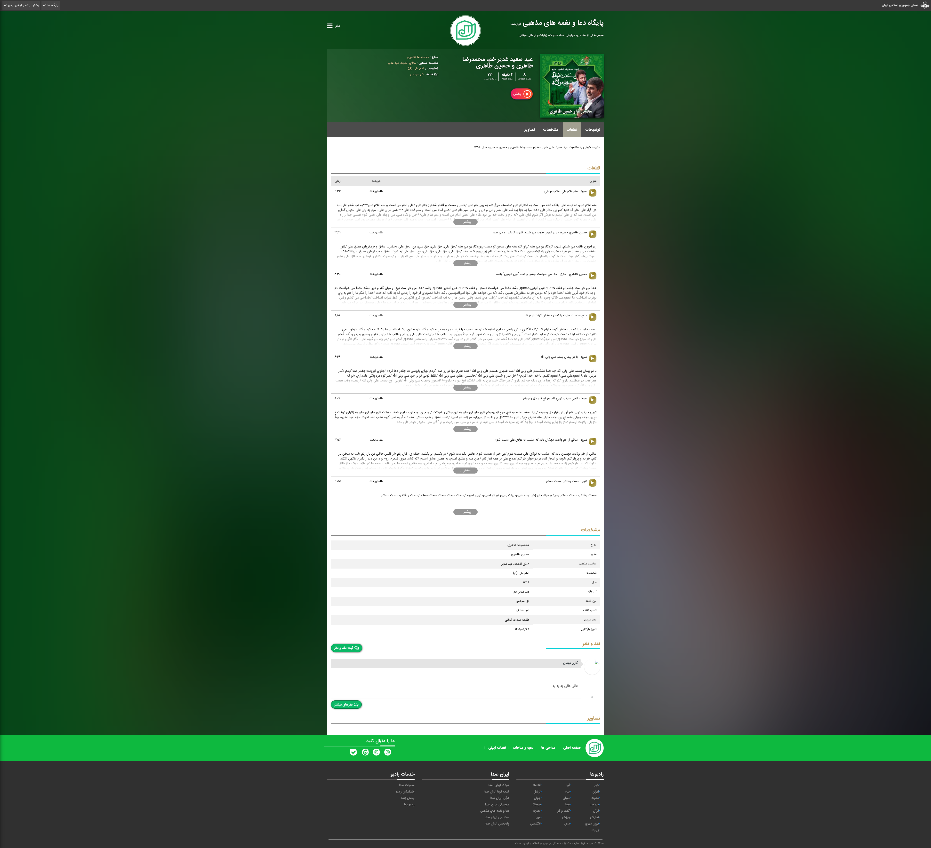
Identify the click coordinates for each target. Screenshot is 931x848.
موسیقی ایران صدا (497, 804)
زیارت (595, 830)
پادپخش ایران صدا (497, 823)
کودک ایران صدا (499, 785)
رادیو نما (409, 804)
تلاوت (595, 798)
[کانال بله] (353, 753)
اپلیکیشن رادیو (405, 791)
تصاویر (530, 130)
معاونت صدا (407, 785)
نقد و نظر (591, 644)
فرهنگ (536, 804)
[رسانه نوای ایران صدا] (387, 753)
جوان (537, 798)
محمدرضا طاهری (418, 57)
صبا (567, 804)
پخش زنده (408, 798)
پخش (517, 94)
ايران (596, 791)
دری (567, 823)
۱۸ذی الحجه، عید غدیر (402, 63)
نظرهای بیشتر (343, 704)
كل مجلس (417, 74)
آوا (568, 785)
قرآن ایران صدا (499, 798)
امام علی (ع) (416, 68)
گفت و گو (563, 811)
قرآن (596, 811)
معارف (537, 811)
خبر (596, 785)
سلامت (594, 804)
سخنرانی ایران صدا (497, 817)
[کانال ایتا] (364, 753)
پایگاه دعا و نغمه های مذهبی (557, 23)
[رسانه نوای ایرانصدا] (376, 753)
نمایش (594, 817)
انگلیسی (535, 823)
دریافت (374, 191)
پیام (567, 791)
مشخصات (550, 130)
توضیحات (592, 130)
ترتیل (537, 791)
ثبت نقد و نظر (343, 648)
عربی (538, 817)
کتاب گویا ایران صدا (496, 791)
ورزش (566, 817)
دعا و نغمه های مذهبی (494, 811)
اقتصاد (537, 785)
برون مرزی (592, 823)
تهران (566, 798)
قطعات (572, 130)
